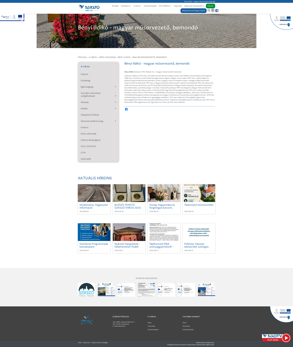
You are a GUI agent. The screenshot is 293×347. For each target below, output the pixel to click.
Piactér (210, 6)
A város (137, 6)
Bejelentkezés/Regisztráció (193, 10)
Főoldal (82, 57)
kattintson (121, 326)
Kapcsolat (178, 6)
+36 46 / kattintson (122, 324)
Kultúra (84, 127)
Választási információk (193, 6)
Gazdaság (85, 80)
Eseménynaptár (150, 6)
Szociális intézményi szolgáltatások (91, 94)
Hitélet (84, 108)
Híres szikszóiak (107, 57)
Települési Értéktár (90, 114)
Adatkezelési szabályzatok (205, 343)
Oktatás (85, 102)
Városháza (125, 6)
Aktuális (115, 6)
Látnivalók (86, 159)
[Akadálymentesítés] (212, 10)
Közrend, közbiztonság (92, 121)
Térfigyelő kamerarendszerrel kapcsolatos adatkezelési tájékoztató (190, 345)
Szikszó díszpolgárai (90, 140)
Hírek (149, 323)
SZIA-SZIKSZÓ (88, 146)
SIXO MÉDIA (164, 6)
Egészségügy (87, 86)
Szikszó (84, 74)
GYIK (83, 152)
